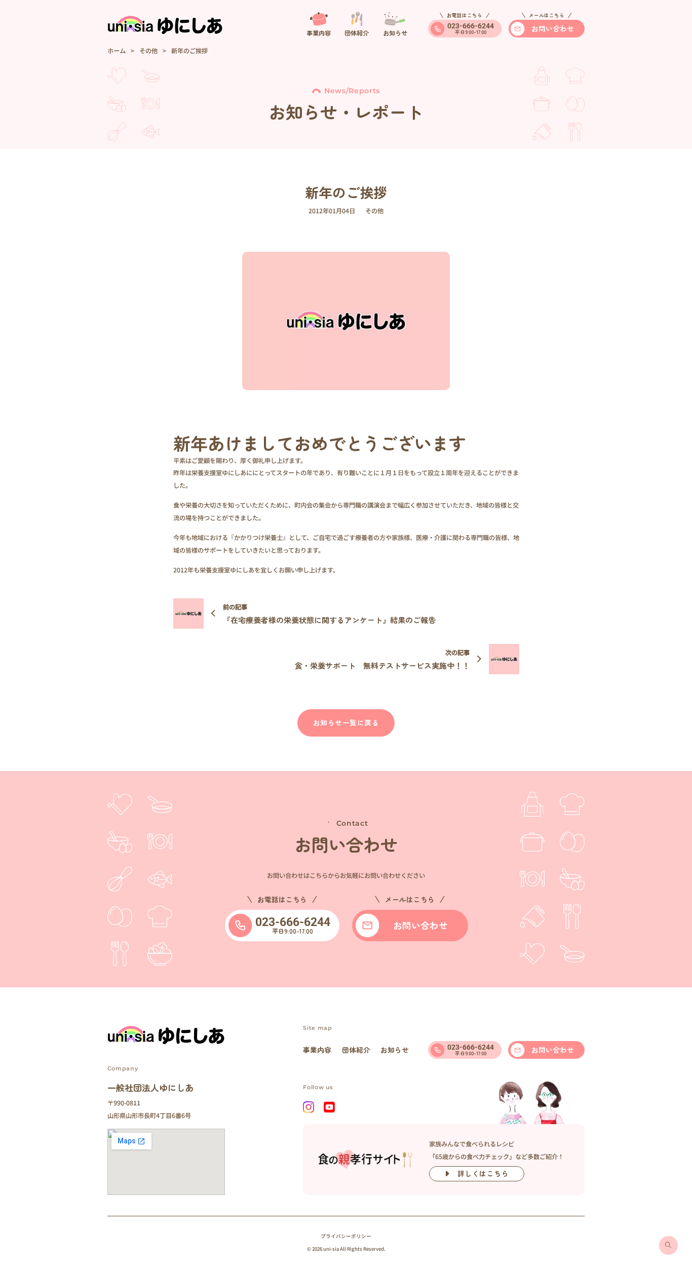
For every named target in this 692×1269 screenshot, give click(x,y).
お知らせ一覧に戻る (346, 722)
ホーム (116, 50)
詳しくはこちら (483, 1173)
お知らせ (394, 1050)
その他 (148, 50)
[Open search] (668, 1245)
